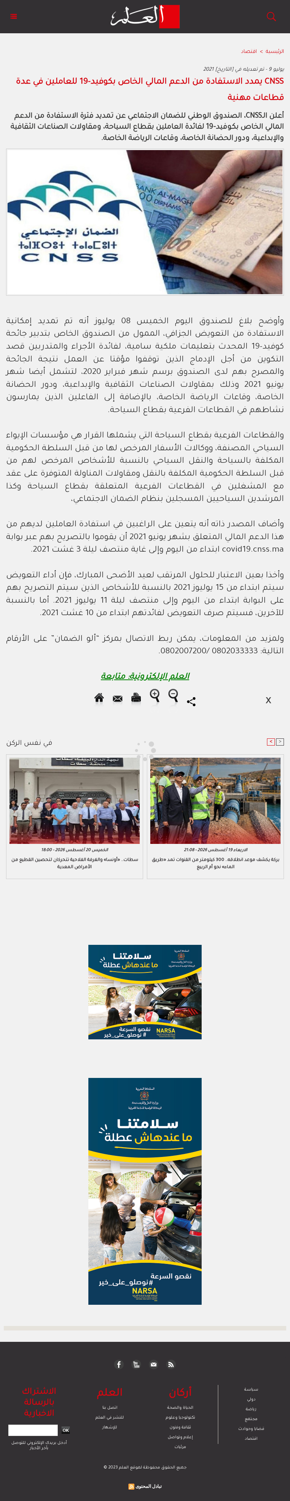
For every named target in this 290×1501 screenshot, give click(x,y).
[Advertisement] (71, 750)
